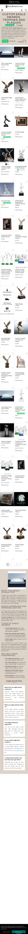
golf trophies (20, 750)
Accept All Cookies (18, 932)
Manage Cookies (6, 931)
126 (7, 41)
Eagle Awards (14, 41)
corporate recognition (6, 617)
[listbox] (22, 41)
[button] (2, 10)
